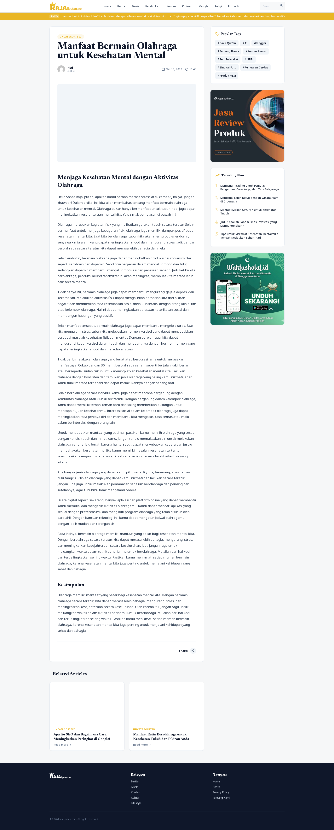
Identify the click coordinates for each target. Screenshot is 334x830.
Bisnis (135, 6)
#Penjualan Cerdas (255, 67)
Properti (233, 6)
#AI (245, 43)
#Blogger (260, 43)
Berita (121, 6)
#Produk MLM (227, 75)
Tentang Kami (221, 797)
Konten (171, 6)
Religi (218, 6)
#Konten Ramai (255, 51)
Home (107, 6)
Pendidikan (152, 6)
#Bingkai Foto (227, 67)
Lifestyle (203, 6)
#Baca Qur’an (227, 43)
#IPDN (249, 59)
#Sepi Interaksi (228, 59)
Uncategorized (71, 36)
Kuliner (187, 6)
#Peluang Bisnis (228, 51)
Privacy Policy (220, 792)
